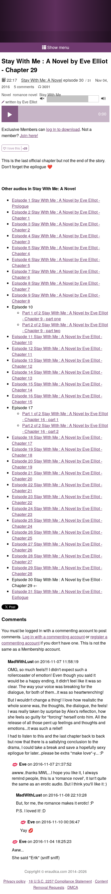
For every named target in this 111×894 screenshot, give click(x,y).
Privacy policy (14, 881)
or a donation (55, 37)
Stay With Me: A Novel (41, 80)
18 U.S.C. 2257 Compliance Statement (60, 881)
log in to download (63, 129)
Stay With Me (50, 94)
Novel (6, 94)
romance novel (25, 94)
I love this (16, 148)
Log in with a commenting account (53, 637)
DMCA (72, 887)
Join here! (29, 135)
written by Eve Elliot (21, 101)
